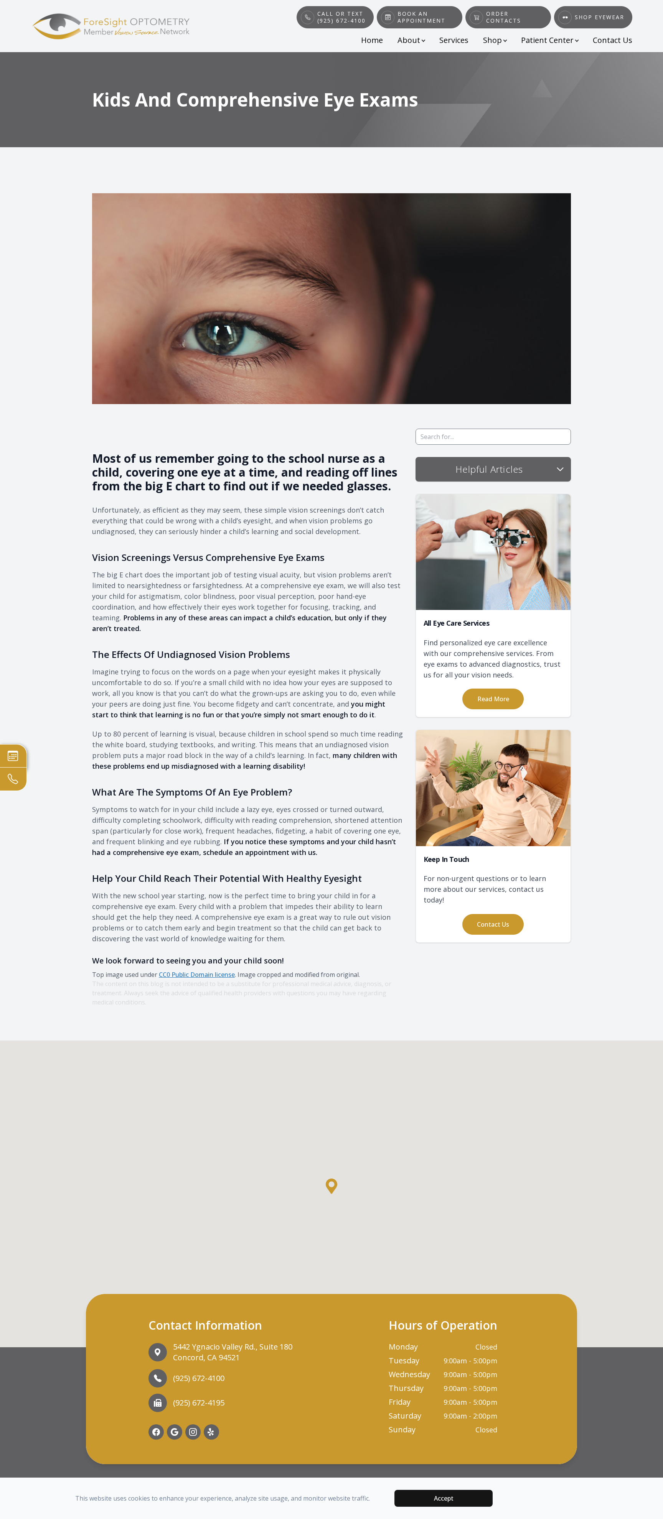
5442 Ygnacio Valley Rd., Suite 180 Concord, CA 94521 (232, 1352)
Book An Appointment (421, 17)
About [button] (408, 40)
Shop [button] (492, 40)
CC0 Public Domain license (197, 974)
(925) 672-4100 (198, 1378)
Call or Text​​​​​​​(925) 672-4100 (341, 17)
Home (372, 40)
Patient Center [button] (547, 40)
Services (453, 40)
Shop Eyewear (599, 17)
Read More (493, 699)
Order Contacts (503, 17)
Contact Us (612, 40)
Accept (444, 1498)
